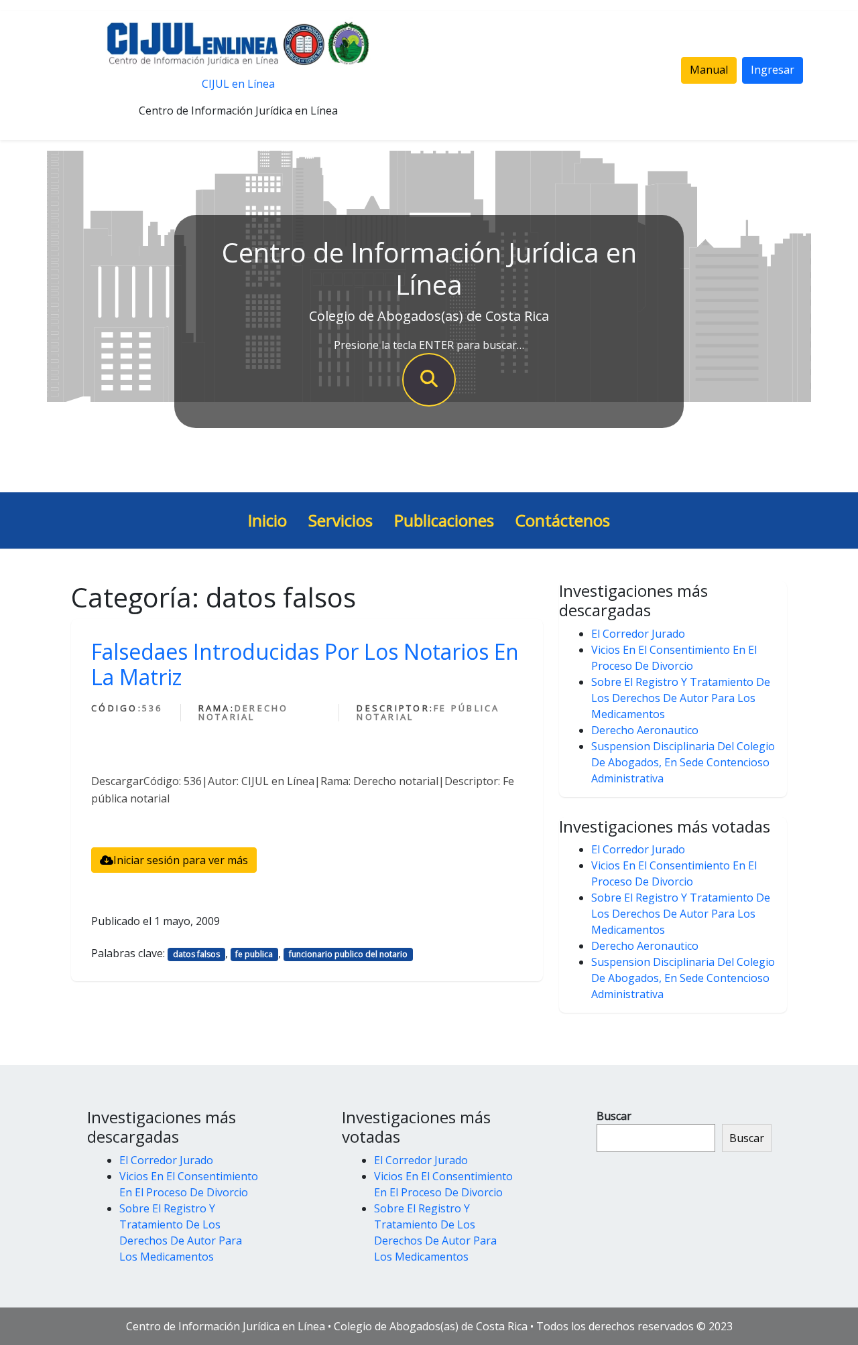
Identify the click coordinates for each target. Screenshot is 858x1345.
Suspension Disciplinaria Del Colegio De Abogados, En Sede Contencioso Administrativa (683, 762)
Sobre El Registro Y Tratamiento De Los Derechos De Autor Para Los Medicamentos (680, 698)
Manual (709, 69)
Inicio (267, 520)
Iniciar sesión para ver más (180, 860)
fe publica (254, 954)
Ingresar (772, 69)
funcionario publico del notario (348, 954)
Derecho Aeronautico (644, 730)
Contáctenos (562, 520)
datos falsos (196, 954)
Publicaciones (444, 520)
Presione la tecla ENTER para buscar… (429, 345)
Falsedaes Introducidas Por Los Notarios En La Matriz (305, 664)
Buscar (614, 1116)
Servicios (340, 520)
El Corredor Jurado (638, 633)
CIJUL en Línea (238, 83)
